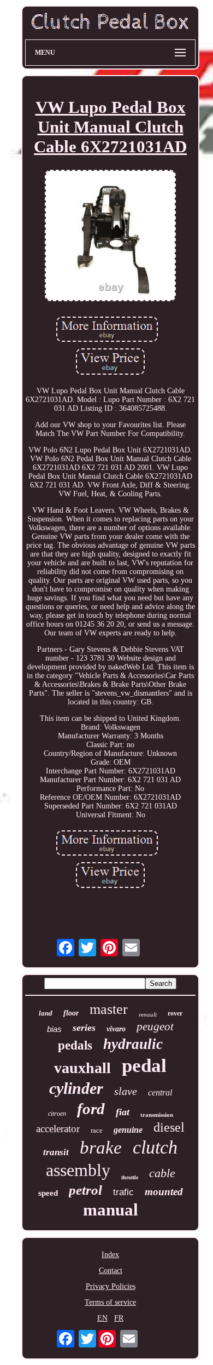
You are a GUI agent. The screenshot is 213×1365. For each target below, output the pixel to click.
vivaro (116, 1029)
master (109, 1009)
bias (54, 1029)
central (160, 1092)
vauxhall (82, 1067)
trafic (123, 1192)
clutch (155, 1147)
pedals (75, 1045)
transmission (156, 1114)
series (84, 1027)
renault (148, 1014)
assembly (78, 1170)
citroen (57, 1113)
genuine (128, 1129)
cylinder (76, 1088)
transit (56, 1152)
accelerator (58, 1128)
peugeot (155, 1026)
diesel (169, 1127)
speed (48, 1193)
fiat (122, 1111)
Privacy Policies (110, 1286)
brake (101, 1147)
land (45, 1013)
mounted (164, 1191)
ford (91, 1108)
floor (71, 1013)
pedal (144, 1065)
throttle (129, 1177)
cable (162, 1173)
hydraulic (133, 1044)
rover (175, 1013)
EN (102, 1318)
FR (118, 1318)
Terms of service (110, 1302)
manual (110, 1209)
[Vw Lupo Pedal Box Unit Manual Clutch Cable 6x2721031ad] (110, 237)
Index (110, 1255)
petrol (85, 1190)
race (97, 1130)
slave (125, 1091)
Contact (110, 1270)
